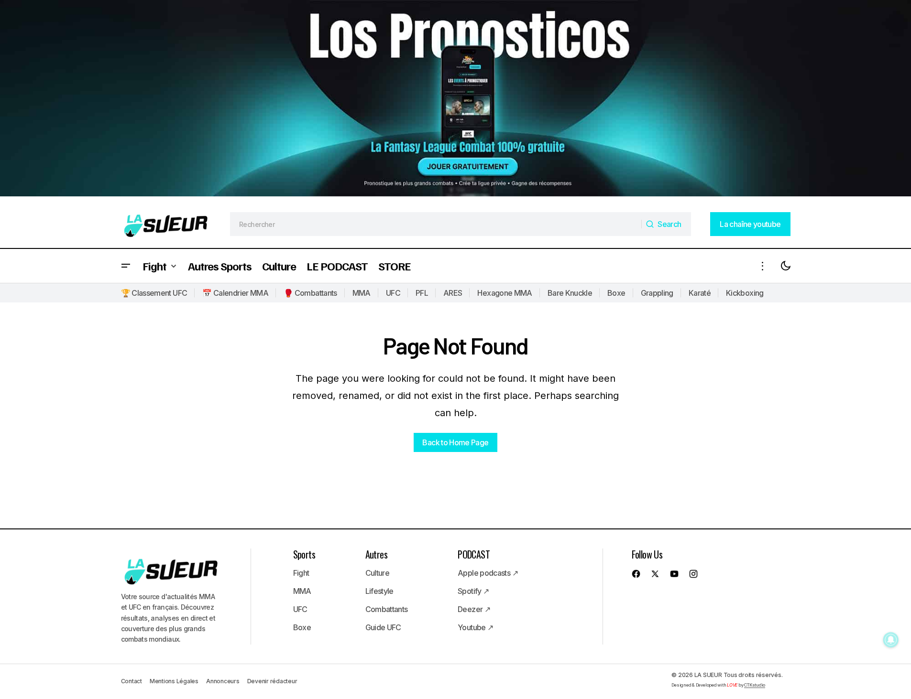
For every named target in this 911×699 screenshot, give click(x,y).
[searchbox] (435, 224)
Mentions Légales (174, 681)
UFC (393, 293)
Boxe (616, 293)
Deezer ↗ (474, 609)
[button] (125, 266)
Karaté (700, 293)
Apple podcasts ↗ (488, 573)
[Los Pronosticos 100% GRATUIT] (455, 100)
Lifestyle (379, 591)
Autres (376, 554)
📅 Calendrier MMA (235, 293)
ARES (452, 293)
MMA (361, 293)
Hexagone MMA (504, 293)
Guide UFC (383, 627)
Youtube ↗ (475, 627)
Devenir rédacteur (272, 681)
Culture (377, 573)
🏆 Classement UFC (154, 293)
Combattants (386, 609)
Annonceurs (223, 681)
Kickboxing (745, 293)
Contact (131, 681)
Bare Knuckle (570, 293)
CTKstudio (754, 685)
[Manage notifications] (891, 639)
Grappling (657, 293)
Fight (301, 573)
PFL (422, 293)
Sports (304, 554)
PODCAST (474, 554)
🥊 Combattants (310, 293)
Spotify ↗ (473, 591)
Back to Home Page (455, 442)
